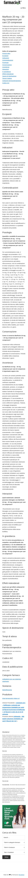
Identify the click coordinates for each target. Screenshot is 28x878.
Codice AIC (5, 83)
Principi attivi (6, 53)
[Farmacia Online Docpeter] (14, 806)
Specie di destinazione (9, 76)
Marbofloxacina (7, 690)
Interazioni (5, 69)
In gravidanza (6, 71)
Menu (24, 8)
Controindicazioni (7, 60)
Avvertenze (5, 67)
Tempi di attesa (7, 78)
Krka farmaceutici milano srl (11, 698)
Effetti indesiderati (7, 74)
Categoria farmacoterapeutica (11, 81)
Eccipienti (5, 56)
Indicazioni (5, 58)
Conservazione (7, 65)
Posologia (5, 62)
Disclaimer (21, 874)
